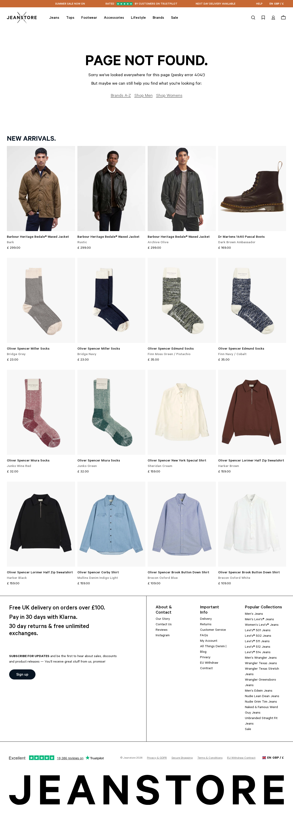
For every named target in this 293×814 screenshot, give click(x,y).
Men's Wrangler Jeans (261, 658)
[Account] (273, 18)
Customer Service (213, 630)
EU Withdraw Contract (241, 758)
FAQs (204, 636)
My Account (208, 641)
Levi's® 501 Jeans (258, 631)
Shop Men (143, 96)
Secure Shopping (182, 758)
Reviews (162, 630)
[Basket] (282, 17)
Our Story (163, 619)
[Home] (22, 17)
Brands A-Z (121, 96)
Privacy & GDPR (157, 758)
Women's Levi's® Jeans (262, 625)
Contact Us (164, 625)
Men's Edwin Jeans (258, 691)
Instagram (163, 636)
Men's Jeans (254, 614)
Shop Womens (169, 96)
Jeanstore (129, 758)
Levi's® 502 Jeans (258, 636)
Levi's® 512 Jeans (257, 647)
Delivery (206, 619)
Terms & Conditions (209, 758)
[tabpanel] (146, 366)
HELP (259, 4)
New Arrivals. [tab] (31, 139)
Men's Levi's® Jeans (259, 620)
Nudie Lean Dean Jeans (262, 696)
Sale (248, 729)
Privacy (205, 658)
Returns (206, 625)
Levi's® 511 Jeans (257, 642)
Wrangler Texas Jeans (261, 664)
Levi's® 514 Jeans (258, 653)
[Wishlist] (263, 18)
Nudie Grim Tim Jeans (261, 702)
